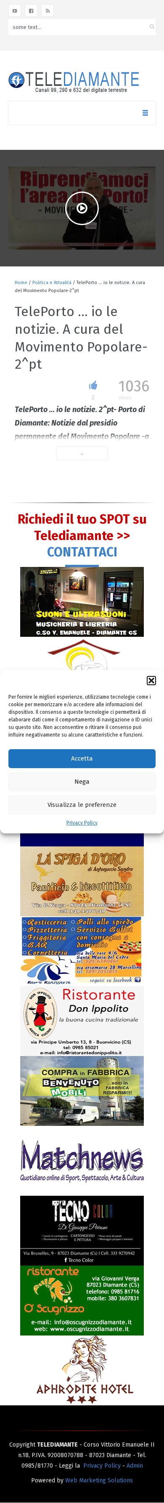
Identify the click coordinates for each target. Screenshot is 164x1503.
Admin (135, 1465)
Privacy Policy (82, 823)
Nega (82, 781)
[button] (151, 680)
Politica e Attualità (51, 282)
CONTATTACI (82, 552)
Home (21, 282)
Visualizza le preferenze (82, 805)
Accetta (82, 758)
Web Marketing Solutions (99, 1480)
